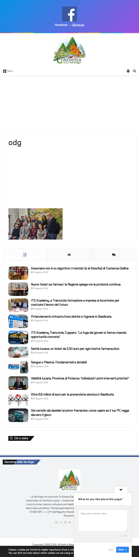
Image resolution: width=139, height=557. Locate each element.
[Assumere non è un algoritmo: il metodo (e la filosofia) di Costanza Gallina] (18, 273)
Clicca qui (78, 25)
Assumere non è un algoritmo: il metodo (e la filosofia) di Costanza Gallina (80, 268)
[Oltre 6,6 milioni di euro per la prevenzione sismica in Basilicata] (18, 399)
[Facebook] (56, 522)
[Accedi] (128, 71)
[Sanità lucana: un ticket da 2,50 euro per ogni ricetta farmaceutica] (18, 352)
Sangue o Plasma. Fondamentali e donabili (59, 362)
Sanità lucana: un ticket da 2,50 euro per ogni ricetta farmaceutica (75, 349)
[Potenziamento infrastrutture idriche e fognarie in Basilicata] (18, 321)
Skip (111, 549)
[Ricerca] (134, 71)
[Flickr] (65, 522)
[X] (61, 522)
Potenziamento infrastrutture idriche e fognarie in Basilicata (71, 317)
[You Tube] (69, 522)
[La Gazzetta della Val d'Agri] (69, 50)
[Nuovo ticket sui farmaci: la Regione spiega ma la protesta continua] (18, 289)
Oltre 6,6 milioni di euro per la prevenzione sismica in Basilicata (72, 394)
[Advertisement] (69, 104)
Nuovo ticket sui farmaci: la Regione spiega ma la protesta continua (76, 284)
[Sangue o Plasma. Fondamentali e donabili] (18, 367)
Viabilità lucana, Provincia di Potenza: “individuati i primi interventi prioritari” (80, 378)
